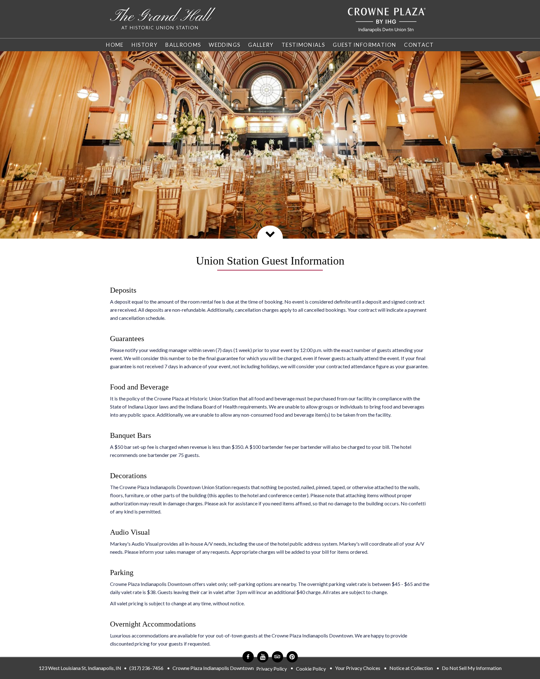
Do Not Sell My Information (472, 668)
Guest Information (364, 45)
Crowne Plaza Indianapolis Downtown (213, 668)
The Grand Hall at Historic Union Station (163, 18)
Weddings (224, 45)
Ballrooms (183, 45)
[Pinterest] (292, 656)
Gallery (261, 45)
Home (114, 45)
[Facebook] (248, 656)
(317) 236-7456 (146, 668)
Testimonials (303, 45)
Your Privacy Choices (357, 668)
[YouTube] (262, 656)
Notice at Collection (411, 668)
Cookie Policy (311, 669)
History (145, 45)
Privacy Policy (271, 669)
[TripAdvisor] (277, 656)
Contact (419, 45)
